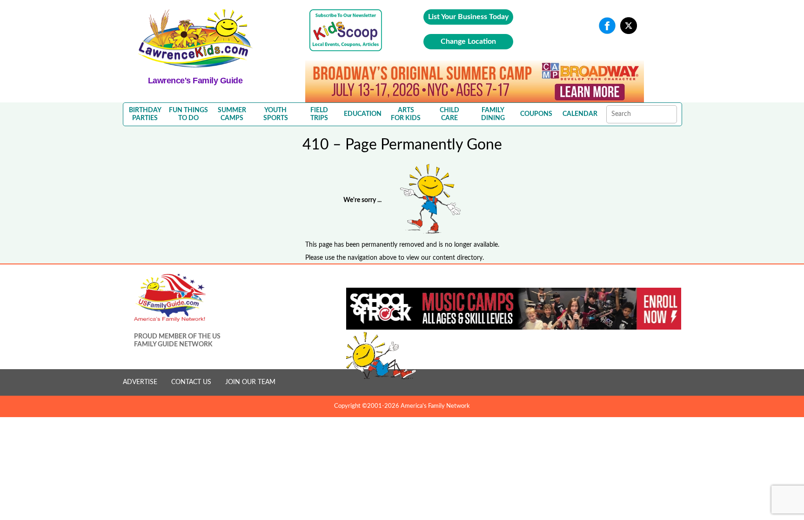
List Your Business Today (468, 16)
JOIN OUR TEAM (250, 382)
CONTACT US (191, 382)
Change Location (468, 41)
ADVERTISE (140, 382)
